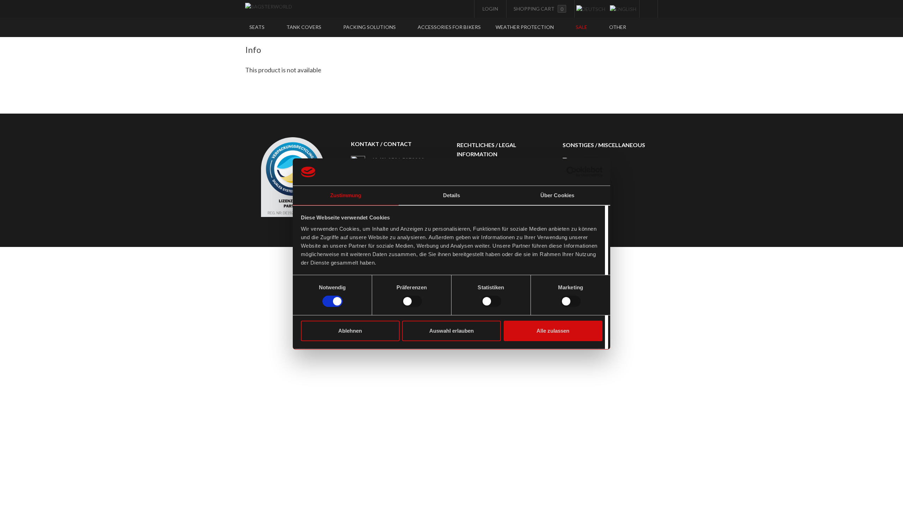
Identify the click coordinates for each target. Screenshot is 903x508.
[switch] (412, 301)
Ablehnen (350, 331)
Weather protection (525, 27)
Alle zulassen (553, 331)
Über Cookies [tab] (557, 195)
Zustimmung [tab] (346, 195)
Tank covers (304, 27)
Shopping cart (538, 9)
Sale (582, 27)
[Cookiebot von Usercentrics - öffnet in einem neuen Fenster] (571, 172)
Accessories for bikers (449, 27)
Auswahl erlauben (451, 331)
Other (618, 27)
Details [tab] (451, 195)
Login (489, 9)
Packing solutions (370, 27)
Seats (257, 27)
